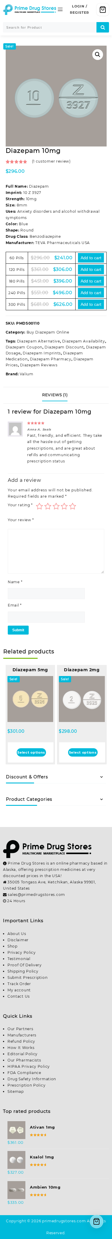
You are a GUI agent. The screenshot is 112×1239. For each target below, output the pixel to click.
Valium (26, 374)
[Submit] (102, 27)
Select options (31, 752)
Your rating (20, 505)
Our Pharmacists (24, 1060)
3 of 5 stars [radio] (56, 506)
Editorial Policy (22, 1054)
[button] (97, 54)
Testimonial (18, 958)
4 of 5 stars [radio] (64, 506)
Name (15, 582)
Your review (21, 520)
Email (15, 605)
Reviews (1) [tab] (54, 394)
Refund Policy (21, 1041)
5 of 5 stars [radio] (72, 506)
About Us (16, 933)
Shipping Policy (23, 971)
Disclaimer (18, 940)
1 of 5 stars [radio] (39, 506)
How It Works (20, 1047)
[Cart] (102, 9)
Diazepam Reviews (38, 365)
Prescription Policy (26, 1085)
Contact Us (18, 996)
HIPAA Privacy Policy (28, 1066)
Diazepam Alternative (38, 341)
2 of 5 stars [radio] (47, 506)
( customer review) (51, 161)
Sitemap (15, 1091)
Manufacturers (21, 1035)
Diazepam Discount (64, 347)
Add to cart (91, 257)
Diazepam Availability (83, 341)
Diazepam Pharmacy (50, 359)
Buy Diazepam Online (48, 332)
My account (19, 990)
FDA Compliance (24, 1072)
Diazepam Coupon (24, 347)
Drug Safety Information (31, 1079)
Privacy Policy (21, 952)
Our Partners (20, 1029)
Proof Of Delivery (24, 965)
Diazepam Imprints (42, 353)
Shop (12, 946)
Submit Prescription (27, 977)
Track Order (19, 984)
